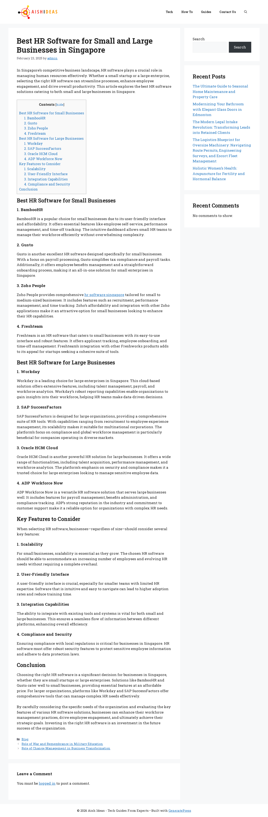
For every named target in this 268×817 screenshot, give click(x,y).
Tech (169, 12)
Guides (206, 12)
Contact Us (227, 12)
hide (59, 105)
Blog (25, 739)
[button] (245, 12)
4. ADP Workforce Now (43, 159)
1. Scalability (35, 169)
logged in (47, 783)
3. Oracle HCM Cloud (41, 153)
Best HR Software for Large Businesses (51, 138)
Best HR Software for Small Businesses (51, 113)
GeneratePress (180, 810)
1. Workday (33, 143)
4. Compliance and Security (47, 184)
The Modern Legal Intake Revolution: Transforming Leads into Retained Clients (221, 127)
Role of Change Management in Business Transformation (66, 748)
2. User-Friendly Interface (46, 174)
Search (199, 39)
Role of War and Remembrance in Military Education (62, 744)
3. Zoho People (36, 128)
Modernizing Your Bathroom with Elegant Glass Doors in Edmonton (218, 109)
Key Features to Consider (40, 164)
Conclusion (28, 189)
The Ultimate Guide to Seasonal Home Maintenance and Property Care (220, 91)
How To (187, 12)
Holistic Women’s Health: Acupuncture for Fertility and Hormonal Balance (219, 173)
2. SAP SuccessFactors (42, 148)
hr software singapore (104, 294)
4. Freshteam (35, 133)
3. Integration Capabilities (46, 179)
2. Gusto (30, 123)
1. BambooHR (34, 118)
